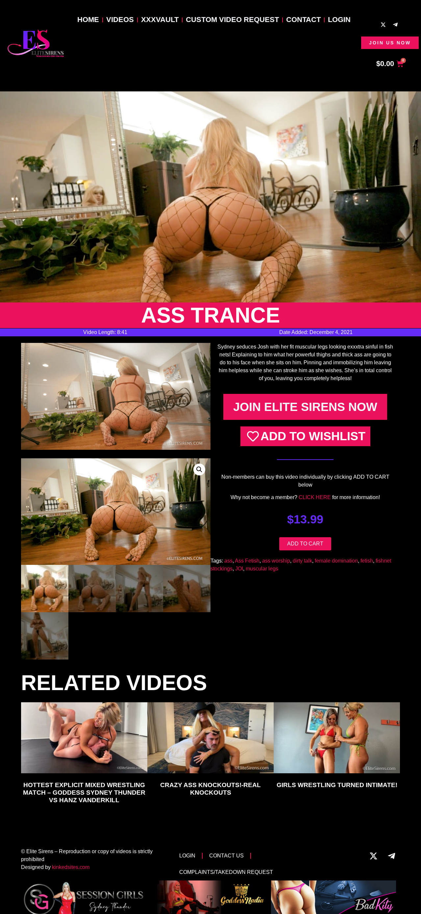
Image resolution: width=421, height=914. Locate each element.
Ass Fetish (247, 561)
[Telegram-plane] (395, 24)
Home (88, 19)
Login (339, 19)
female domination (336, 561)
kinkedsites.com (70, 867)
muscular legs (262, 568)
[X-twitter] (383, 24)
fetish (366, 561)
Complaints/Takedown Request (226, 872)
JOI (239, 568)
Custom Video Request (232, 19)
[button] (199, 469)
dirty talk (302, 561)
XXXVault (160, 19)
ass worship (276, 561)
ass (228, 561)
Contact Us (226, 855)
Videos (120, 19)
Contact (303, 19)
